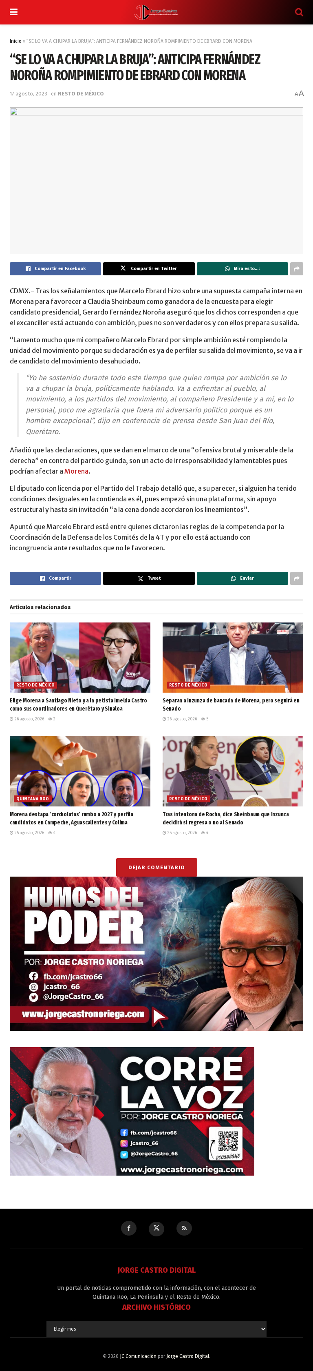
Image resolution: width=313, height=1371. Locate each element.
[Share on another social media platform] (296, 268)
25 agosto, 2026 (28, 833)
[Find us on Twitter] (156, 1229)
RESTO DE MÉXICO (81, 94)
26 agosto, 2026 (28, 719)
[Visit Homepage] (156, 12)
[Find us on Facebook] (129, 1228)
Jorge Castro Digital (187, 1356)
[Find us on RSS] (184, 1228)
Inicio (16, 41)
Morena (76, 471)
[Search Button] (299, 12)
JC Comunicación (138, 1356)
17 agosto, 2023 (28, 94)
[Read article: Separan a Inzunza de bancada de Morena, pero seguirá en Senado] (233, 657)
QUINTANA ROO (32, 799)
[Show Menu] (14, 12)
